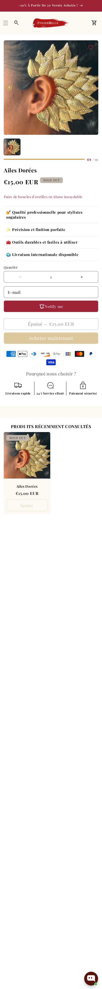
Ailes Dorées (27, 486)
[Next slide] (93, 88)
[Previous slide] (9, 88)
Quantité (11, 267)
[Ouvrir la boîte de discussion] (91, 979)
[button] (5, 23)
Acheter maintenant (51, 338)
